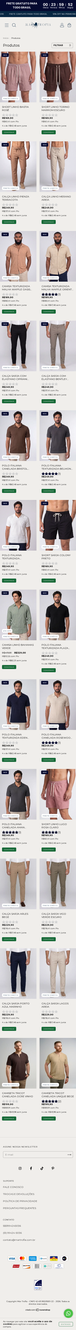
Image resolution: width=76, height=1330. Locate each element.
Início (6, 38)
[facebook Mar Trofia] (31, 1168)
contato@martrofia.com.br (19, 1239)
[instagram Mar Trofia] (20, 1168)
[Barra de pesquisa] (14, 25)
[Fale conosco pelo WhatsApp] (68, 1313)
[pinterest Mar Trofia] (53, 1168)
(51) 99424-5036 (12, 1232)
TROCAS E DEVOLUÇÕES (18, 1194)
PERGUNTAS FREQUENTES (19, 1208)
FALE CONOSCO (13, 1186)
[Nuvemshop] (38, 1310)
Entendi (66, 1324)
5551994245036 (12, 1225)
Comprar (9, 132)
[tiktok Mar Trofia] (42, 1168)
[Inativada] (38, 1285)
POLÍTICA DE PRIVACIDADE (20, 1201)
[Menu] (7, 25)
